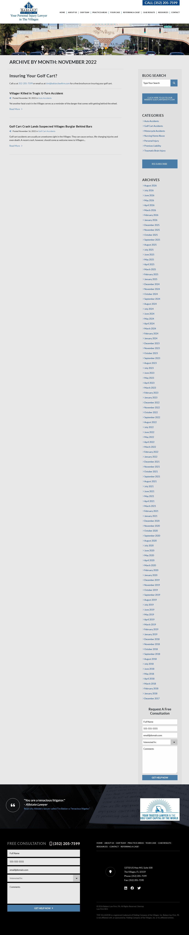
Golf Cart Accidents (46, 131)
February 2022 (151, 452)
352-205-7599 (26, 83)
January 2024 (150, 338)
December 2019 (152, 580)
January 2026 (150, 220)
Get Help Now (160, 777)
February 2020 (151, 570)
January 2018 (150, 693)
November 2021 (152, 466)
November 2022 (152, 407)
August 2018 (150, 659)
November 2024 (152, 289)
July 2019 (149, 604)
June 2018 (149, 669)
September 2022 (152, 417)
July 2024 (149, 309)
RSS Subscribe (159, 164)
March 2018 (150, 683)
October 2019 (151, 590)
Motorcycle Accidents (154, 131)
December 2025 (152, 225)
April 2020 (149, 560)
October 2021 (151, 471)
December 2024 (152, 284)
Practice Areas (99, 12)
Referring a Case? (130, 847)
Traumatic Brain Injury (154, 150)
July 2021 (149, 486)
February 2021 (151, 511)
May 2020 (149, 555)
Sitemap (140, 906)
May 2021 (149, 496)
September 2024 (152, 299)
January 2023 (150, 397)
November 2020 (152, 526)
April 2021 (149, 501)
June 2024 (149, 313)
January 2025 (150, 279)
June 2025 (149, 254)
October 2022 (151, 412)
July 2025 (149, 249)
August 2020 (150, 540)
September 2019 (152, 595)
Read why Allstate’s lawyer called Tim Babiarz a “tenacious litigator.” (57, 808)
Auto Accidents (45, 98)
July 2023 (149, 368)
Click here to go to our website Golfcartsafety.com (159, 99)
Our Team (84, 12)
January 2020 (150, 575)
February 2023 (151, 392)
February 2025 (151, 274)
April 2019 (149, 619)
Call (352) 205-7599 (161, 3)
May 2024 (149, 318)
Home (62, 12)
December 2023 (152, 343)
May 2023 (149, 378)
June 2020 (149, 550)
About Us (72, 12)
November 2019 (152, 585)
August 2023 (150, 363)
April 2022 (149, 442)
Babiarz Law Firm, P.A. (112, 906)
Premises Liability (152, 146)
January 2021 (150, 516)
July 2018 (149, 664)
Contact (175, 12)
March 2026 (150, 210)
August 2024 (150, 304)
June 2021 (149, 491)
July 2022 (149, 427)
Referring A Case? (131, 12)
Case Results (149, 12)
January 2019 (150, 634)
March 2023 (150, 387)
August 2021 (150, 481)
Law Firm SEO (102, 909)
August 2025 (150, 244)
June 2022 (149, 432)
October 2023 (151, 353)
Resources (163, 12)
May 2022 (149, 437)
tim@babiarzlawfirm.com (58, 83)
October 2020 (151, 530)
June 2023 (149, 373)
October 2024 (151, 294)
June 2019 (149, 609)
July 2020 (149, 545)
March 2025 (150, 269)
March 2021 (150, 506)
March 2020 (150, 565)
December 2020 (152, 521)
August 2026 (150, 185)
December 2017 (152, 698)
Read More (14, 109)
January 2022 (150, 456)
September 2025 (152, 239)
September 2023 (152, 358)
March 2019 (150, 624)
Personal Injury (151, 141)
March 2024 (150, 328)
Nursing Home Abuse (154, 136)
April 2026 (149, 205)
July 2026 (149, 190)
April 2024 (149, 323)
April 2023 (149, 383)
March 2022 (150, 447)
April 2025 (149, 264)
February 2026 (151, 215)
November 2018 (152, 644)
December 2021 (152, 461)
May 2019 (149, 614)
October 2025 (151, 235)
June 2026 (149, 195)
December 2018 (152, 639)
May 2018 (149, 674)
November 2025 (152, 230)
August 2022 (150, 422)
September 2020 (152, 535)
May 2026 (149, 200)
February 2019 (151, 629)
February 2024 (151, 333)
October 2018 (151, 649)
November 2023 (152, 348)
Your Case (115, 12)
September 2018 (152, 654)
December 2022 (152, 402)
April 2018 (149, 678)
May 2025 (149, 259)
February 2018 (151, 688)
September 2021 (152, 476)
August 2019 (150, 600)
